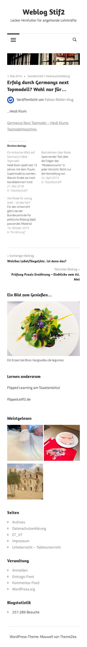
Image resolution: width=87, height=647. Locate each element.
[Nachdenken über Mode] (58, 167)
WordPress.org (23, 589)
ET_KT (17, 535)
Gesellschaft (35, 76)
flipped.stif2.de (19, 399)
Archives (18, 522)
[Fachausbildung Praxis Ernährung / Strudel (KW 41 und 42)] (25, 444)
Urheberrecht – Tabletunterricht (36, 547)
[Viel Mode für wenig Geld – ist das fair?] (24, 215)
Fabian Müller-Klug (59, 99)
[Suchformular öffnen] (75, 39)
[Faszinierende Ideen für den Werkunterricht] (25, 483)
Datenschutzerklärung (29, 528)
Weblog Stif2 (44, 11)
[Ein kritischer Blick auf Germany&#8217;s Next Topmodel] (24, 171)
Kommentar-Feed (25, 582)
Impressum (20, 541)
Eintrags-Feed (23, 576)
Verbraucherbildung (58, 76)
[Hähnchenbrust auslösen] (62, 444)
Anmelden (20, 570)
